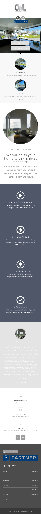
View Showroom (20, 43)
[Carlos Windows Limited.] (20, 8)
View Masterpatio (20, 48)
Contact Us (12, 451)
